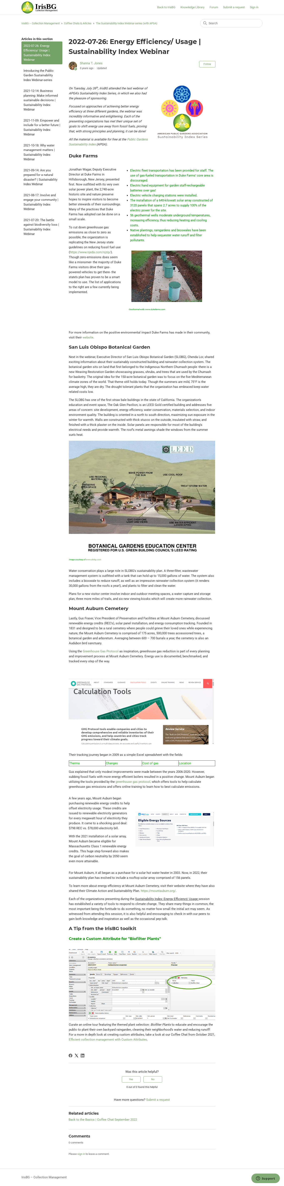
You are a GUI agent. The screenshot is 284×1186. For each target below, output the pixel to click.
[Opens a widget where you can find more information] (265, 1179)
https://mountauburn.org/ (158, 891)
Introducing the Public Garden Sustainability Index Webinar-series (38, 75)
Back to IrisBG (166, 7)
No (152, 1079)
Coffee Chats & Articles (77, 23)
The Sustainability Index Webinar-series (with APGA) (126, 23)
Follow (207, 64)
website (88, 337)
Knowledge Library (192, 7)
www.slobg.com (93, 559)
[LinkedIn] (82, 1055)
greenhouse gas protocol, (134, 782)
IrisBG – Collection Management (40, 23)
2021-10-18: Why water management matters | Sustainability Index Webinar (39, 152)
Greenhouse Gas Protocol (101, 651)
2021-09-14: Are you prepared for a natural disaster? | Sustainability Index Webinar (40, 177)
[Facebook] (70, 1055)
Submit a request (234, 7)
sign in (81, 1154)
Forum (214, 7)
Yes (131, 1079)
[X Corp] (76, 1055)
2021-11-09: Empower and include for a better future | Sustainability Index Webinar (41, 127)
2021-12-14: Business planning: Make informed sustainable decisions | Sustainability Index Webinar (40, 100)
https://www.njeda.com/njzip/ (90, 252)
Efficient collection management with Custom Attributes (108, 1039)
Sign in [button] (254, 7)
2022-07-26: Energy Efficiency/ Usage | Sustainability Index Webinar (36, 53)
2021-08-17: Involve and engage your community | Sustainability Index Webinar (40, 202)
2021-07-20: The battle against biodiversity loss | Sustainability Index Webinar (41, 227)
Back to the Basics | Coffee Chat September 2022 (103, 1119)
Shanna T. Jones (91, 63)
